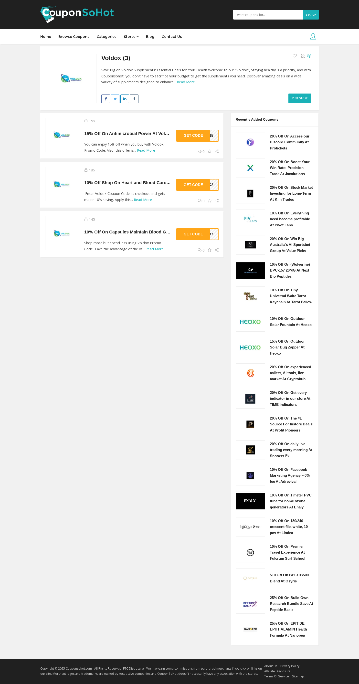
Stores (130, 36)
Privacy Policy (289, 666)
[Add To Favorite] (295, 56)
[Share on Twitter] (115, 99)
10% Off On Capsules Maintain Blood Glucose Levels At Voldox (150, 231)
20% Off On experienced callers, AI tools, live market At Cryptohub (290, 373)
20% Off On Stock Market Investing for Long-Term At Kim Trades (291, 193)
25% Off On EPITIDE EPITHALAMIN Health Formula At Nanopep (288, 629)
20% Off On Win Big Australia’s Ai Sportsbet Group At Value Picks (290, 245)
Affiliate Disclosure (277, 671)
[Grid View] (303, 56)
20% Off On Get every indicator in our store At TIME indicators (290, 399)
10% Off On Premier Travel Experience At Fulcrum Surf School (287, 552)
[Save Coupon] (209, 151)
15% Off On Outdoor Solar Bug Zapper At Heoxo (287, 347)
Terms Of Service (276, 676)
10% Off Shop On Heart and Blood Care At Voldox (136, 182)
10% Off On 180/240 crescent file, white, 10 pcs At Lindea (289, 527)
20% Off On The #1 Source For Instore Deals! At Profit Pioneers (292, 424)
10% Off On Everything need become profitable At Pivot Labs (290, 219)
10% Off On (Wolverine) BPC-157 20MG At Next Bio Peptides (290, 270)
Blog (150, 36)
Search (311, 14)
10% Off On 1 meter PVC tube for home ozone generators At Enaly (291, 501)
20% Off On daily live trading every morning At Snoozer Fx (291, 450)
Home (45, 36)
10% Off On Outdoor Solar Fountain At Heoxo (291, 322)
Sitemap (298, 676)
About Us (270, 666)
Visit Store (300, 98)
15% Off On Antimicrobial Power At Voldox (128, 133)
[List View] (309, 56)
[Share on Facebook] (105, 99)
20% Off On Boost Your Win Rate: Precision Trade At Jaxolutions (290, 168)
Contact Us (172, 36)
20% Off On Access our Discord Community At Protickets (289, 142)
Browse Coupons (73, 36)
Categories (106, 36)
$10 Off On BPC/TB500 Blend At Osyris (289, 578)
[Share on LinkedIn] (124, 99)
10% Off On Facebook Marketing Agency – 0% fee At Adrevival (290, 476)
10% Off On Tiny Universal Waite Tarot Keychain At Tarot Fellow (291, 296)
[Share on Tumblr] (134, 99)
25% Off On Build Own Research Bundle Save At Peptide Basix (291, 604)
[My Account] (313, 37)
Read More (186, 82)
